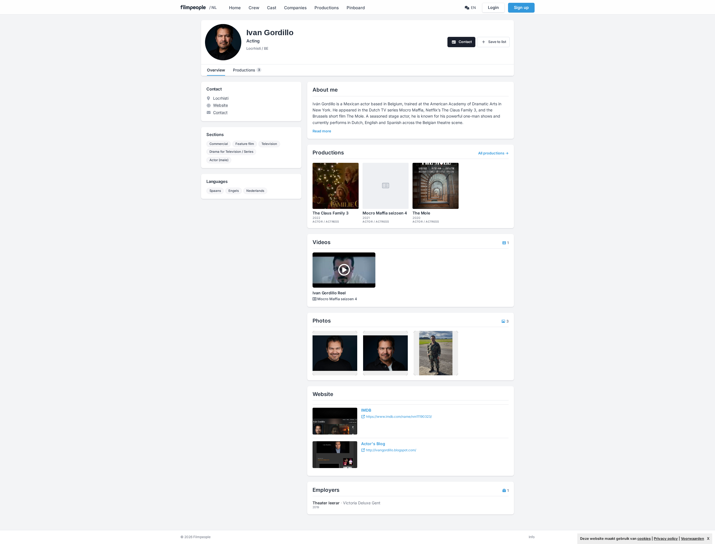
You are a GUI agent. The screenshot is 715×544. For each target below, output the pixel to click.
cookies (644, 538)
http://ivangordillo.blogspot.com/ (390, 450)
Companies (295, 7)
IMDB (366, 410)
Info (532, 537)
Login (493, 7)
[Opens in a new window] (335, 421)
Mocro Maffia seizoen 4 (336, 299)
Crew (254, 7)
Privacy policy (666, 538)
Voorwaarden (692, 538)
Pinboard (356, 7)
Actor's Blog (373, 443)
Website (220, 105)
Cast (271, 7)
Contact (220, 112)
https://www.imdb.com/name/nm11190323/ (398, 416)
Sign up (521, 7)
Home (235, 7)
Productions (326, 7)
